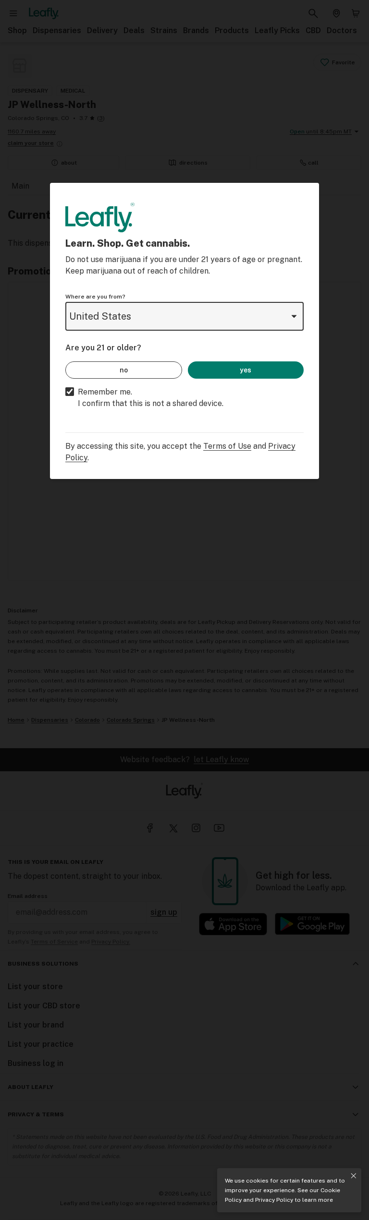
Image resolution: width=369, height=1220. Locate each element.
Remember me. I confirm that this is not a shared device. (150, 397)
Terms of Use (227, 446)
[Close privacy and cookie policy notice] (353, 1176)
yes (245, 370)
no (124, 370)
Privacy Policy (274, 1199)
